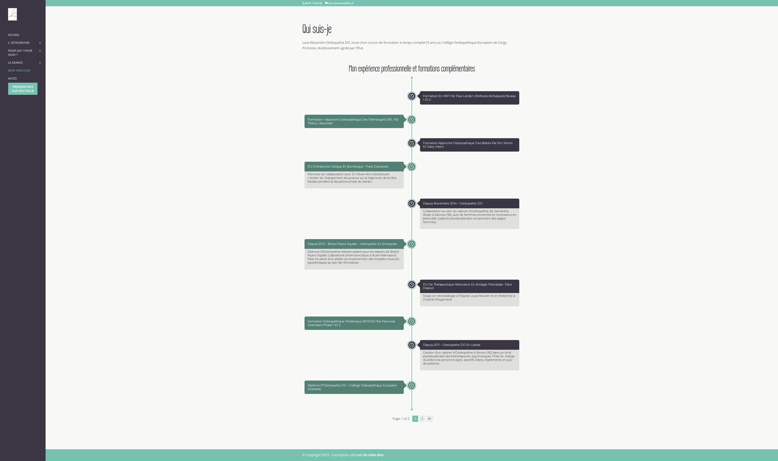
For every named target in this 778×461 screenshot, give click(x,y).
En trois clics (373, 455)
